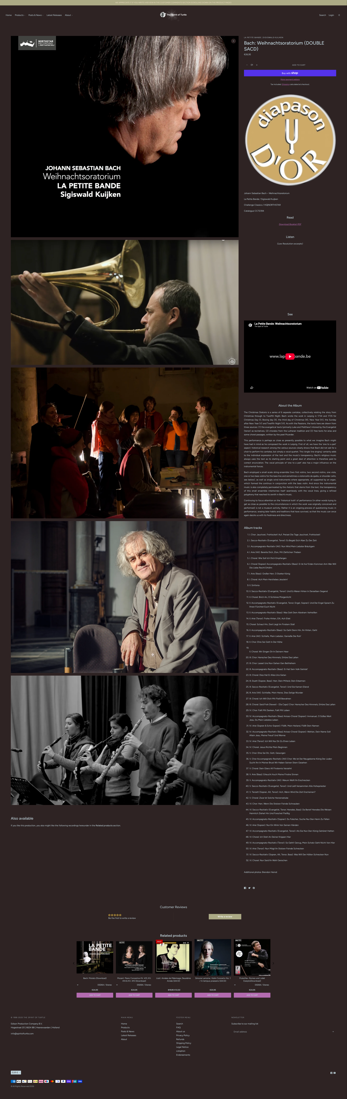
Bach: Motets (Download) (95, 978)
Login (331, 15)
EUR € (15, 1072)
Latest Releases (54, 15)
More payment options (290, 79)
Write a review (225, 916)
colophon (180, 1051)
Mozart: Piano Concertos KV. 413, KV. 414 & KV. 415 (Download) (134, 979)
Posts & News (35, 15)
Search (322, 15)
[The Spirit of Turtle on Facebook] (331, 1073)
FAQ (178, 1027)
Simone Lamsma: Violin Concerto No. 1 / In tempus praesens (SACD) (213, 979)
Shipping (285, 84)
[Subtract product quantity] (257, 65)
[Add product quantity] (247, 65)
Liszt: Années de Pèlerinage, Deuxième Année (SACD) (173, 979)
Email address (240, 1028)
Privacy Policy (182, 1035)
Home (9, 15)
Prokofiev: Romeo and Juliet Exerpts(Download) (252, 979)
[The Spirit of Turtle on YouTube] (335, 1073)
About (68, 15)
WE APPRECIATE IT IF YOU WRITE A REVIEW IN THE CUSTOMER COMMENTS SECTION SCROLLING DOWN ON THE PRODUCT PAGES (173, 2)
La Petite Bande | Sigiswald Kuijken (263, 37)
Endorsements (183, 1055)
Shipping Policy (183, 1043)
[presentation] (74, 963)
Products (19, 15)
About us (180, 1031)
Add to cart (252, 995)
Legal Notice (182, 1047)
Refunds (180, 1039)
